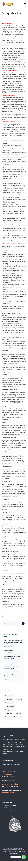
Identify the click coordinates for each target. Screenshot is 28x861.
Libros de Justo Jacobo (9, 650)
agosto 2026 (10, 695)
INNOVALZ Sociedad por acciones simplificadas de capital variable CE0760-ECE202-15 (12, 666)
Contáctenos (7, 774)
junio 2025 (18, 713)
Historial (6, 807)
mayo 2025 (9, 717)
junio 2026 (9, 699)
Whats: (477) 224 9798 (8, 776)
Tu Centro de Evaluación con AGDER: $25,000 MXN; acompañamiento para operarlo (13, 642)
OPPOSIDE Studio (20, 851)
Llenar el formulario (9, 792)
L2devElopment (14, 853)
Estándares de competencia (10, 805)
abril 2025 (19, 717)
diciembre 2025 (10, 706)
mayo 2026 (19, 699)
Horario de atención (10, 784)
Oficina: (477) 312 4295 (8, 780)
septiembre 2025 (11, 710)
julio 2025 (9, 713)
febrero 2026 (10, 702)
